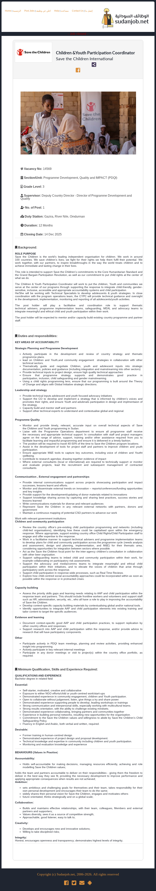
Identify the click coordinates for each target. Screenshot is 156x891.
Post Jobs (29, 10)
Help (56, 10)
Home (8, 10)
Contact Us (78, 10)
